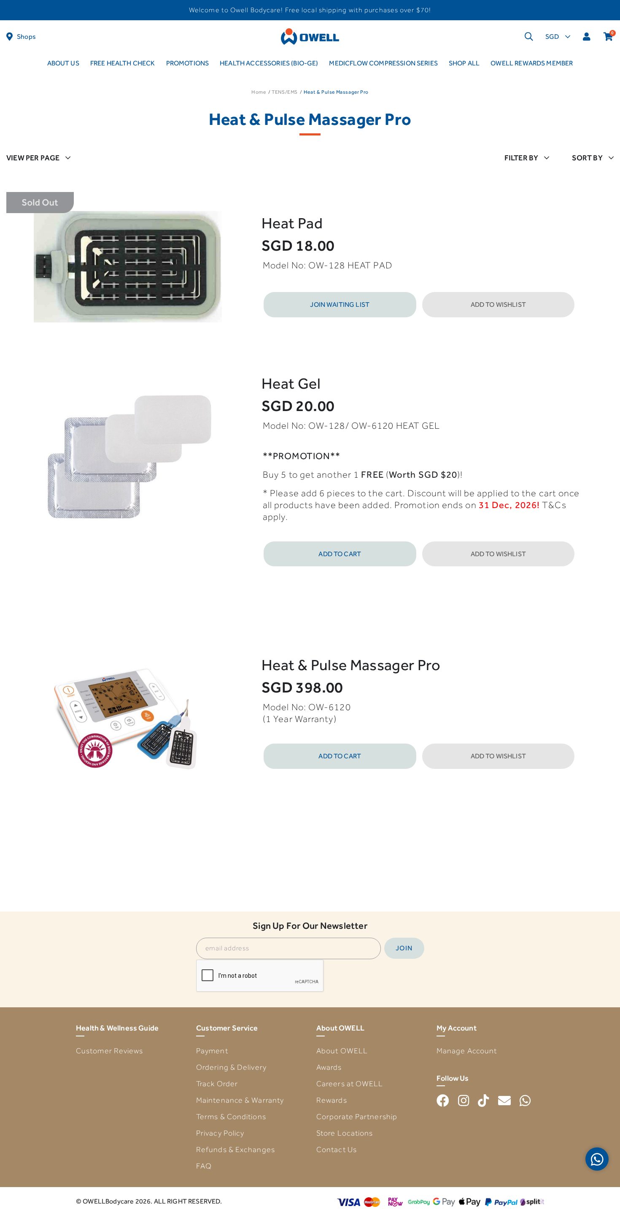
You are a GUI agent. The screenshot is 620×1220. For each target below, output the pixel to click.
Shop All (464, 63)
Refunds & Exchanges (235, 1149)
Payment (212, 1051)
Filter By (521, 158)
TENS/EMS (285, 92)
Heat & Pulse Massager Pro (350, 665)
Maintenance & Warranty (240, 1100)
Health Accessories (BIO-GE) (269, 63)
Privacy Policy (220, 1133)
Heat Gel (291, 383)
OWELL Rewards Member (532, 63)
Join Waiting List (339, 304)
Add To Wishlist (498, 304)
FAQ (204, 1166)
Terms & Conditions (231, 1116)
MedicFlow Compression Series (383, 63)
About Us (63, 63)
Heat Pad (292, 223)
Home (258, 92)
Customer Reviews (109, 1051)
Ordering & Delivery (231, 1067)
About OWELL (342, 1051)
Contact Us (336, 1149)
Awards (329, 1067)
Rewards (331, 1100)
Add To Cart (339, 554)
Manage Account (467, 1051)
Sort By (587, 158)
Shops (26, 36)
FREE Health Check (122, 63)
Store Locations (344, 1133)
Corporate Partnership (356, 1116)
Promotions (187, 63)
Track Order (217, 1083)
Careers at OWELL (349, 1083)
